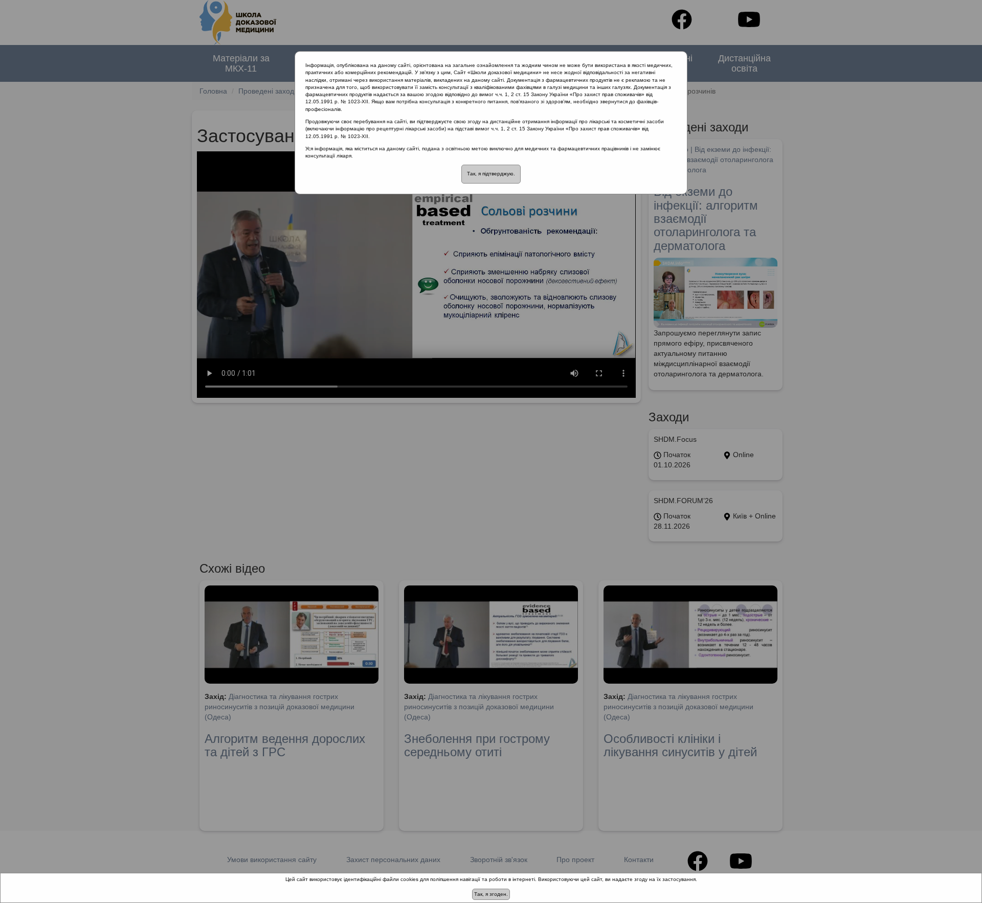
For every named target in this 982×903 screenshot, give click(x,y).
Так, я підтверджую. (491, 173)
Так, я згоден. (491, 894)
